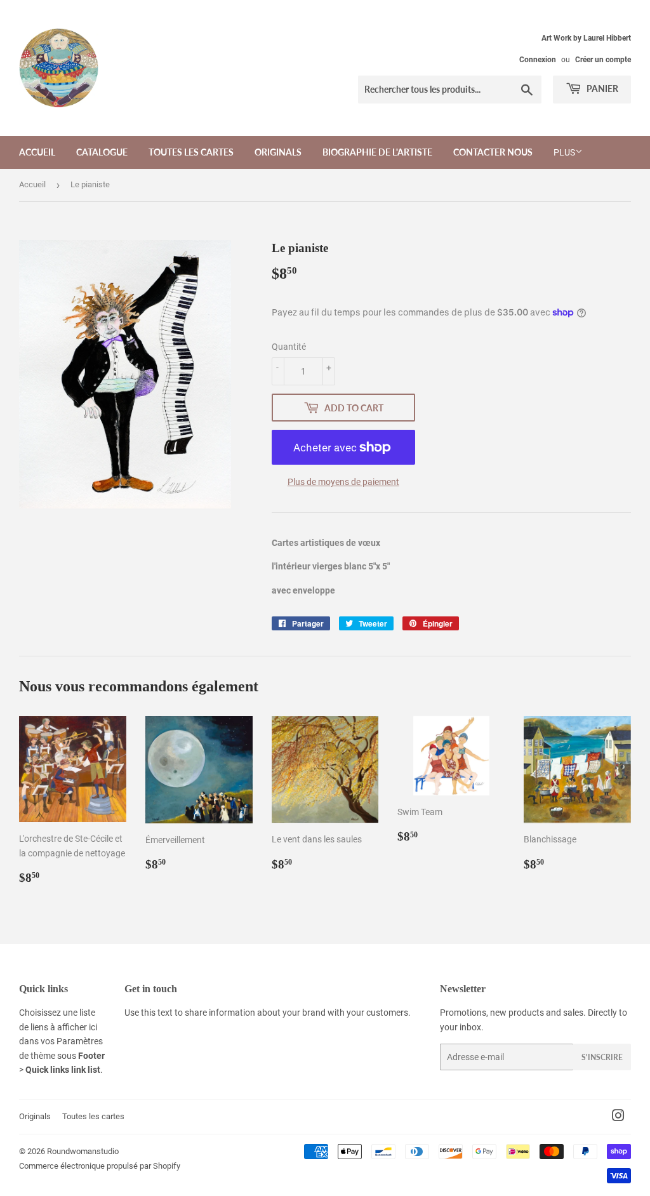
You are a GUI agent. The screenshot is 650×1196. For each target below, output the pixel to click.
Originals (278, 152)
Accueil (37, 152)
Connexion (537, 59)
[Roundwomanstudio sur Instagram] (618, 1117)
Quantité (289, 347)
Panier (601, 88)
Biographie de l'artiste (377, 152)
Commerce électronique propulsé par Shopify (99, 1166)
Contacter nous (493, 152)
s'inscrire (602, 1057)
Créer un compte (603, 59)
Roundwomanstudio (83, 1151)
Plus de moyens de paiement (343, 482)
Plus (564, 152)
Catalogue (102, 152)
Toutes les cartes (191, 152)
